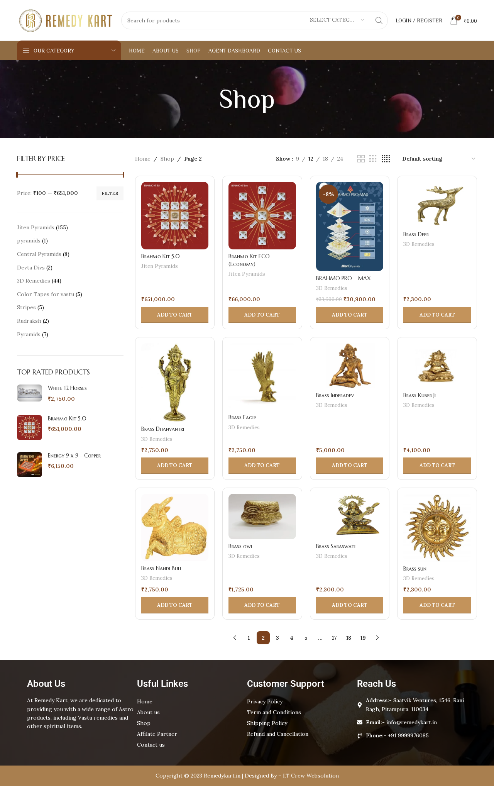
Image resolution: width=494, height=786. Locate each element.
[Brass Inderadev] (350, 365)
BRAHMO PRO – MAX (343, 278)
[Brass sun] (437, 528)
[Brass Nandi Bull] (175, 527)
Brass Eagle (242, 417)
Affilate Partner (157, 733)
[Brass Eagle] (262, 377)
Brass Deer (416, 234)
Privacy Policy (265, 701)
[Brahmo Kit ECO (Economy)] (262, 215)
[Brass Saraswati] (350, 516)
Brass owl (240, 546)
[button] (175, 315)
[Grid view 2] (361, 159)
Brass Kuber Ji (419, 395)
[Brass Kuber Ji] (437, 365)
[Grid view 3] (373, 159)
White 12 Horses (67, 388)
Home (143, 158)
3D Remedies (331, 288)
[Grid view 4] (386, 159)
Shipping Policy (267, 723)
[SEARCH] (379, 20)
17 (334, 637)
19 (363, 637)
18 (348, 637)
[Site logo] (65, 19)
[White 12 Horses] (29, 394)
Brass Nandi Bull (161, 568)
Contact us (151, 744)
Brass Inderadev (335, 395)
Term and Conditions (274, 712)
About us (148, 712)
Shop (167, 158)
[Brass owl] (262, 516)
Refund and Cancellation (277, 733)
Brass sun (414, 568)
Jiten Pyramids (159, 266)
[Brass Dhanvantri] (175, 382)
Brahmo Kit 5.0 (67, 418)
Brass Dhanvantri (162, 428)
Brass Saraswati (335, 546)
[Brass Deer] (437, 204)
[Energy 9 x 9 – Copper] (29, 464)
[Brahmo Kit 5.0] (29, 427)
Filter (110, 193)
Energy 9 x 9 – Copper (74, 455)
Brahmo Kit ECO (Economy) (249, 260)
